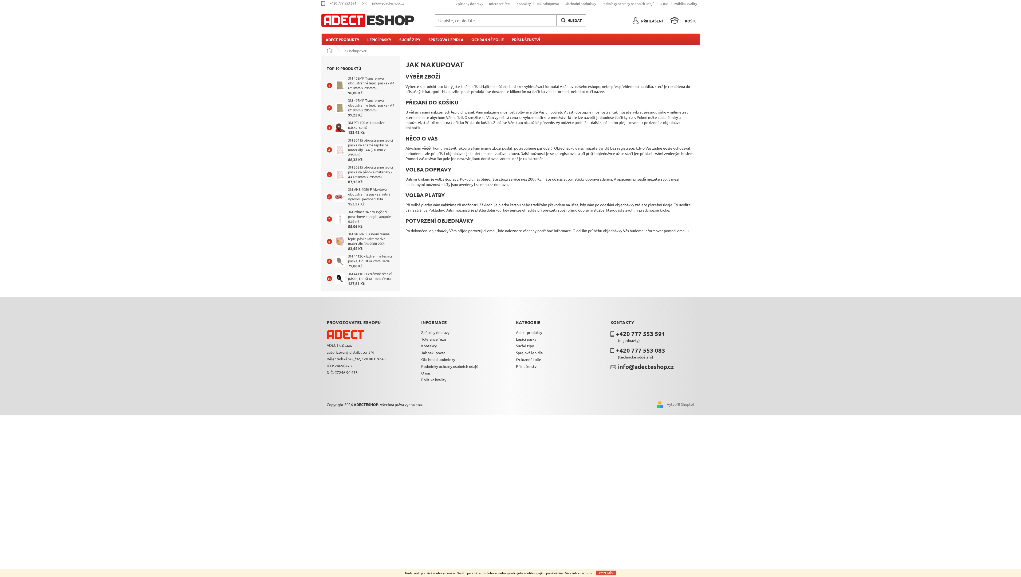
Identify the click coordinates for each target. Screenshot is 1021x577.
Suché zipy (525, 345)
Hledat (574, 20)
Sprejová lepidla (529, 352)
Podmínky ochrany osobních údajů (627, 3)
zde (589, 573)
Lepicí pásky (526, 339)
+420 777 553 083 (640, 350)
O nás (664, 3)
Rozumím (606, 573)
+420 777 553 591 (640, 333)
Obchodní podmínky (580, 3)
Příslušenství (527, 366)
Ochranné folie (528, 359)
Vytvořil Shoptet (681, 403)
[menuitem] (342, 39)
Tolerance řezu (499, 3)
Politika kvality (685, 3)
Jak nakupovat (547, 3)
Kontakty (524, 3)
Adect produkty (529, 332)
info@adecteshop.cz (646, 366)
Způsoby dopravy (469, 3)
